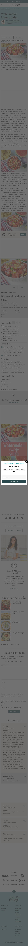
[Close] (26, 461)
